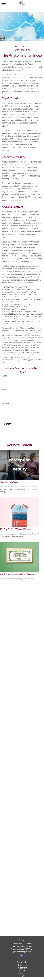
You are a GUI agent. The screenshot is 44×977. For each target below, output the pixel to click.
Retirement (22, 965)
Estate (22, 971)
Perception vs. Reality (9, 482)
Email (4, 390)
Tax (22, 976)
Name (4, 376)
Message (5, 403)
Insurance (22, 973)
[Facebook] (21, 955)
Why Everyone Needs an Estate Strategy (17, 574)
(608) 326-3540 (25, 944)
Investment (22, 968)
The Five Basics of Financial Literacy (15, 529)
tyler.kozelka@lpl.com (22, 952)
